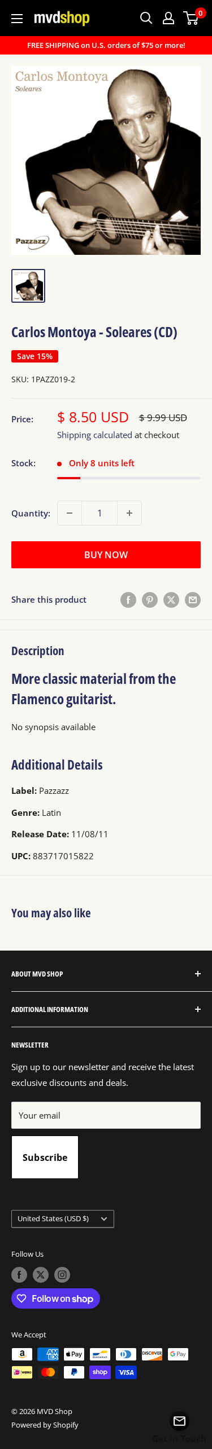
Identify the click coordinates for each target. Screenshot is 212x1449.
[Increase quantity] (129, 513)
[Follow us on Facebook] (19, 1275)
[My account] (168, 18)
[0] (191, 18)
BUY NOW (106, 555)
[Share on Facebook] (128, 599)
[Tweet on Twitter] (171, 599)
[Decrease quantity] (69, 513)
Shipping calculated (94, 434)
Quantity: (30, 513)
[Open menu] (17, 18)
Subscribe (45, 1157)
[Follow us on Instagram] (62, 1275)
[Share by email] (193, 599)
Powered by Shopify (45, 1425)
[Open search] (146, 18)
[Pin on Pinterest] (150, 599)
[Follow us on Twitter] (41, 1275)
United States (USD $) (53, 1218)
